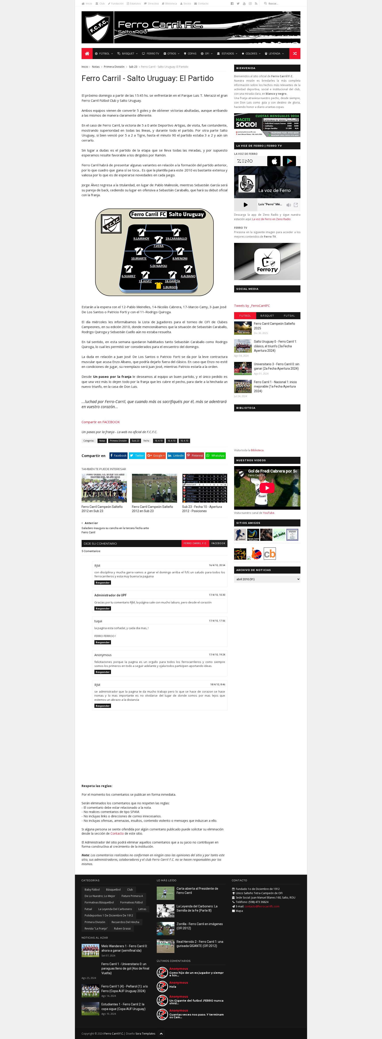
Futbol (245, 315)
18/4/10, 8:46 (217, 684)
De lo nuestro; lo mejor (100, 896)
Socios (187, 3)
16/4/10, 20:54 (217, 565)
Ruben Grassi (122, 928)
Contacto (203, 3)
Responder (103, 582)
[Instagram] (250, 3)
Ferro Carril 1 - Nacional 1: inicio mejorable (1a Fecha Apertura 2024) (275, 386)
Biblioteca (171, 3)
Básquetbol (113, 889)
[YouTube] (244, 3)
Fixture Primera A (132, 896)
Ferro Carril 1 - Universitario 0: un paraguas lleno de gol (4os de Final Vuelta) (125, 968)
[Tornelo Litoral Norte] (257, 558)
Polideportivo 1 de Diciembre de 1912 (109, 915)
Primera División (114, 67)
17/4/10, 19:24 (217, 654)
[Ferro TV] (267, 279)
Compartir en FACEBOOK (101, 422)
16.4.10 (159, 440)
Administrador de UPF (110, 595)
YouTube (268, 513)
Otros (172, 53)
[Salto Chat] (249, 558)
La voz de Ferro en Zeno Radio (271, 219)
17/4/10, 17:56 (217, 620)
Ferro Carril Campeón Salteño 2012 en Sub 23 (102, 509)
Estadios (228, 53)
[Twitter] (238, 3)
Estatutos (135, 3)
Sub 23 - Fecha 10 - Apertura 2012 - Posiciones (202, 509)
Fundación (117, 3)
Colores (251, 53)
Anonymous (178, 968)
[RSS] (256, 3)
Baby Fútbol (92, 889)
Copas (192, 53)
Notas (95, 67)
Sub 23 (133, 67)
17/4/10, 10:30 (217, 594)
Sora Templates (145, 1033)
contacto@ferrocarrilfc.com (262, 906)
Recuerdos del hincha (125, 922)
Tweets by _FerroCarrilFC (252, 305)
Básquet (128, 53)
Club (102, 3)
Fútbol (104, 53)
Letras (142, 909)
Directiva (153, 3)
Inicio (89, 3)
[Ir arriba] (161, 1033)
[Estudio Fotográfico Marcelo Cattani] (253, 540)
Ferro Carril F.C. (195, 543)
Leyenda (274, 53)
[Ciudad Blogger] (270, 558)
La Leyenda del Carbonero (115, 909)
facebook (218, 543)
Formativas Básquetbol (99, 902)
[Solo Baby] (279, 540)
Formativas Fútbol (131, 902)
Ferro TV (153, 53)
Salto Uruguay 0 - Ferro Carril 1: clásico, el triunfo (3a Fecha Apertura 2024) (275, 346)
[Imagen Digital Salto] (266, 540)
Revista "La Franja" (96, 928)
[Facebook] (232, 3)
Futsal (289, 315)
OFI (207, 53)
